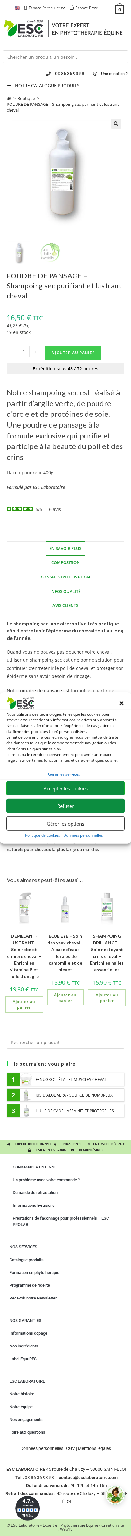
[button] (121, 703)
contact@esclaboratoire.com (88, 1477)
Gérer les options (65, 823)
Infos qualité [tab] (65, 591)
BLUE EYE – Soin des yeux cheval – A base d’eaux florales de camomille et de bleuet (65, 952)
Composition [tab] (65, 562)
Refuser (65, 806)
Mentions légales (94, 1448)
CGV (70, 1448)
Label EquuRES (23, 1358)
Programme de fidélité (30, 1285)
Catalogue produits (27, 1259)
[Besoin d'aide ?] (115, 1495)
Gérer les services (64, 774)
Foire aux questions (27, 1432)
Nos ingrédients (24, 1346)
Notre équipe (21, 1406)
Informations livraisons (34, 1205)
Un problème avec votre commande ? (46, 1179)
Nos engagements (26, 1419)
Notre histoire (22, 1394)
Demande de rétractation (35, 1192)
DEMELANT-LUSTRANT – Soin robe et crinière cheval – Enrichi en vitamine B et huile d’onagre (24, 956)
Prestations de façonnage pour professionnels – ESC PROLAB (61, 1221)
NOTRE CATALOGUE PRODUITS (47, 85)
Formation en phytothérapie (34, 1272)
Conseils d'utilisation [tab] (65, 577)
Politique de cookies (42, 835)
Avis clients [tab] (65, 605)
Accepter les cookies (66, 788)
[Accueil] (9, 98)
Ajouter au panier (73, 352)
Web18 (66, 1529)
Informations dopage (28, 1333)
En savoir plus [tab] (65, 548)
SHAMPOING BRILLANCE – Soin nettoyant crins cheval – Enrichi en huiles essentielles (107, 952)
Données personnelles (83, 835)
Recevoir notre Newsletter (33, 1298)
